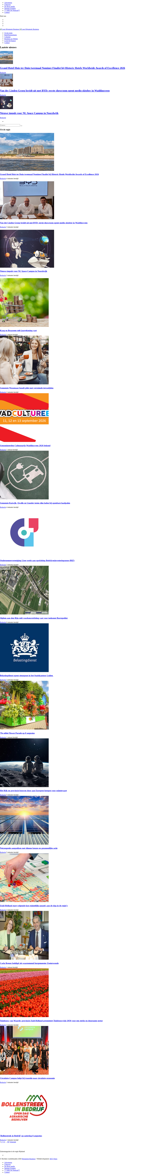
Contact (7, 12)
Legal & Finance (10, 41)
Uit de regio (8, 33)
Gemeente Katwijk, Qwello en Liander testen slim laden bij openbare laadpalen (35, 503)
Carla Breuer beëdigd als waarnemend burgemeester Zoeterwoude (29, 963)
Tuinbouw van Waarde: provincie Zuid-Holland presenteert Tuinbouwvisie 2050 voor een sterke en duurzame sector (51, 1021)
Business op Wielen (11, 39)
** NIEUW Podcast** (12, 10)
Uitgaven (7, 5)
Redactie (3, 72)
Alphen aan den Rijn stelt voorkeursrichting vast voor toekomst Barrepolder (34, 618)
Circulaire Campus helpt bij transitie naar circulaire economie (27, 1078)
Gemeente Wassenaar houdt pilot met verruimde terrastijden (26, 388)
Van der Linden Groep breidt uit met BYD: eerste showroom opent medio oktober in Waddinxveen (55, 90)
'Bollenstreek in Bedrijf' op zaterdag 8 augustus (21, 1136)
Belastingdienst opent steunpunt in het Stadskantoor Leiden (26, 675)
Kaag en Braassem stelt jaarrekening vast (18, 330)
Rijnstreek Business (28, 1159)
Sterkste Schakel (10, 8)
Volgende (13, 1142)
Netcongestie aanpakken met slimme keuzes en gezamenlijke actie (28, 848)
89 (8, 1142)
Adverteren (8, 3)
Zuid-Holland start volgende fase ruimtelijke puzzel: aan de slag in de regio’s (34, 906)
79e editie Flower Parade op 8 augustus (17, 733)
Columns (7, 37)
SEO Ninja (53, 1159)
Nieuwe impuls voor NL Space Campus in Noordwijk (29, 113)
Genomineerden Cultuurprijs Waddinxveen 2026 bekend (25, 445)
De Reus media (9, 6)
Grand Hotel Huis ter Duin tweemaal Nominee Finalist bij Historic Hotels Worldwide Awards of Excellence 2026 (62, 68)
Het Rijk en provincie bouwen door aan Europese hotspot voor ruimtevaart (33, 790)
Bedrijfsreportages (10, 35)
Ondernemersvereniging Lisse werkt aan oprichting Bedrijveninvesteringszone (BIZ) (37, 560)
